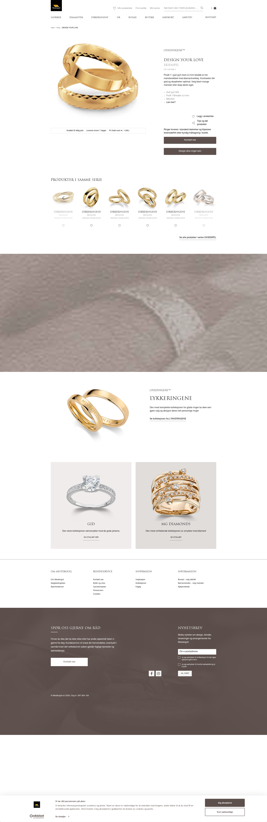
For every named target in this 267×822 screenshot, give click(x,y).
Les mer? (171, 102)
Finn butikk (141, 8)
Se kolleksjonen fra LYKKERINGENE (168, 419)
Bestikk (149, 18)
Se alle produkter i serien (197, 238)
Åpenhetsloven (57, 587)
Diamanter (76, 18)
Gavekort (168, 18)
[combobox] (183, 8)
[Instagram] (158, 673)
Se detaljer (60, 816)
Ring (58, 28)
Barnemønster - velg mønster (191, 583)
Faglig (138, 587)
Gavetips (187, 18)
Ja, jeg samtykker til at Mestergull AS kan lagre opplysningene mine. (199, 659)
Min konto (155, 8)
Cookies (96, 594)
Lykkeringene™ (100, 18)
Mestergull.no (59, 696)
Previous (63, 208)
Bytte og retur (99, 583)
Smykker (56, 18)
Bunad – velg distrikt (187, 580)
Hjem (53, 28)
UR (118, 18)
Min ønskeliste (125, 8)
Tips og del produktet (202, 123)
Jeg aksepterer (225, 803)
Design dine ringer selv (190, 151)
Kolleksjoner (141, 583)
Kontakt (210, 17)
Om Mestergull (57, 580)
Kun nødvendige (225, 812)
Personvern (98, 591)
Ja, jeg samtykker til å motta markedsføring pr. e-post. (199, 666)
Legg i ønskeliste (205, 116)
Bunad (132, 18)
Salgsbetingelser (58, 583)
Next (204, 208)
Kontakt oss (190, 140)
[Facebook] (151, 673)
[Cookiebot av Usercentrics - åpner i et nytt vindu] (37, 816)
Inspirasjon (140, 580)
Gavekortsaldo (99, 587)
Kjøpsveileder (184, 587)
